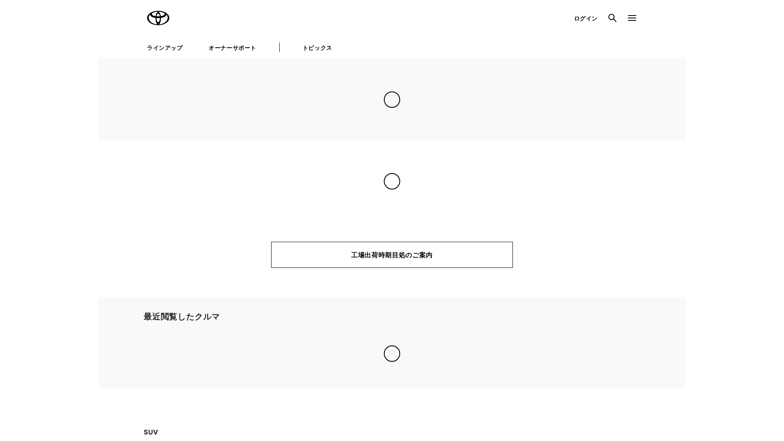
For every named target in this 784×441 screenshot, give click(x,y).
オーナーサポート (232, 47)
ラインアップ (165, 47)
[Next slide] (666, 353)
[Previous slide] (117, 353)
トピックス (317, 47)
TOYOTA (158, 18)
